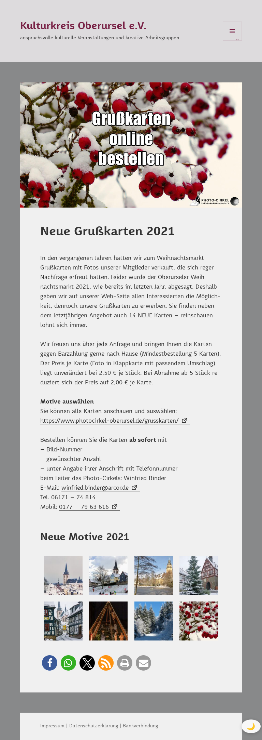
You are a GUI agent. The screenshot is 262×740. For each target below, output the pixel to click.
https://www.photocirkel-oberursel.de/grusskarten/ (109, 421)
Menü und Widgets (232, 40)
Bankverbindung (140, 726)
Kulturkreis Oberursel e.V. (83, 26)
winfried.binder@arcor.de (95, 488)
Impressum (52, 726)
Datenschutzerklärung (93, 726)
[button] (49, 663)
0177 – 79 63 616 (84, 507)
